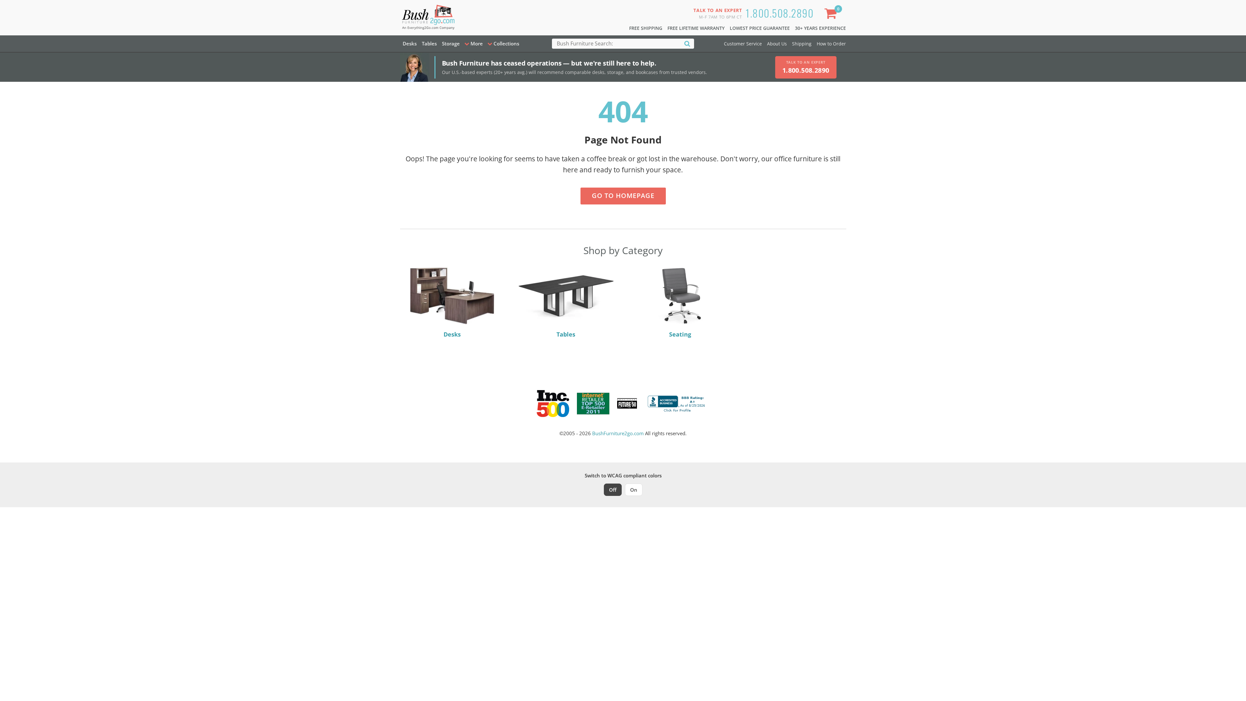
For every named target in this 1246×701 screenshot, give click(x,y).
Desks (410, 43)
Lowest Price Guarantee (760, 28)
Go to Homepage (623, 195)
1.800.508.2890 (779, 12)
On (633, 489)
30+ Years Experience (820, 28)
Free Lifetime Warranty (696, 28)
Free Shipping (645, 28)
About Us (777, 44)
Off (613, 489)
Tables (429, 43)
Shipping (802, 44)
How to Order (831, 44)
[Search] (687, 43)
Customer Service (743, 44)
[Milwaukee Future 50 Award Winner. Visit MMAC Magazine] (627, 403)
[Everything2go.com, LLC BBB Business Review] (677, 403)
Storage (451, 43)
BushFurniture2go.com (618, 433)
